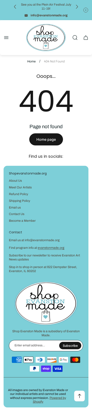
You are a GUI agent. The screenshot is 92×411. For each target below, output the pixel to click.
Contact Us (16, 214)
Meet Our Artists (20, 187)
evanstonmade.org (51, 247)
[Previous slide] (15, 6)
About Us (15, 180)
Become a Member (22, 220)
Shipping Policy (19, 200)
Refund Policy (18, 194)
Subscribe (70, 345)
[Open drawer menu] (6, 37)
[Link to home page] (46, 303)
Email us (15, 207)
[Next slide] (76, 6)
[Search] (75, 38)
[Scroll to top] (79, 396)
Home (31, 61)
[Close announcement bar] (85, 10)
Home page (46, 139)
